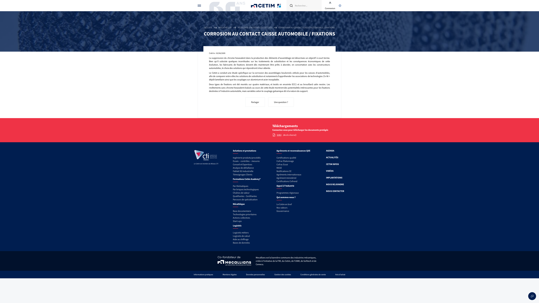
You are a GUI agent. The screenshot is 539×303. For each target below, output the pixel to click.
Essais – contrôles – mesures (246, 161)
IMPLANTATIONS (334, 177)
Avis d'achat (340, 274)
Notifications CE (284, 171)
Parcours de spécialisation (245, 199)
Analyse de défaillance (243, 167)
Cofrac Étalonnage (285, 161)
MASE (279, 167)
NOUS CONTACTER (335, 191)
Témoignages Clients (242, 174)
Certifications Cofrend (287, 181)
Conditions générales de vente (313, 274)
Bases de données (241, 242)
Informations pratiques (203, 274)
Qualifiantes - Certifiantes (245, 196)
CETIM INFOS (332, 164)
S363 (279, 135)
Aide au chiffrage (241, 239)
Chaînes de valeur (241, 192)
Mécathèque (225, 27)
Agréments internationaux (289, 174)
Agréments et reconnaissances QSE (293, 150)
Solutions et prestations (244, 150)
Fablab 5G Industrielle (243, 171)
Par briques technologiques (246, 189)
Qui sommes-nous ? (286, 197)
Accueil (208, 27)
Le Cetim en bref (284, 204)
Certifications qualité (286, 157)
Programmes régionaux (288, 192)
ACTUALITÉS (332, 157)
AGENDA (330, 150)
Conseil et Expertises (242, 164)
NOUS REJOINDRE (335, 184)
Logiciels (237, 225)
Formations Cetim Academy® (247, 179)
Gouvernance (283, 211)
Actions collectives (241, 217)
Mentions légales (230, 274)
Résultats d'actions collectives (255, 27)
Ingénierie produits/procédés (247, 157)
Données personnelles (255, 274)
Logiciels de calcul (241, 236)
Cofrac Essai (282, 164)
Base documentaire (242, 211)
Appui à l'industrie (285, 185)
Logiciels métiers (241, 232)
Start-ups (237, 221)
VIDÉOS (330, 170)
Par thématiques (240, 186)
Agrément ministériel (286, 177)
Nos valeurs (282, 207)
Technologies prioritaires (245, 214)
